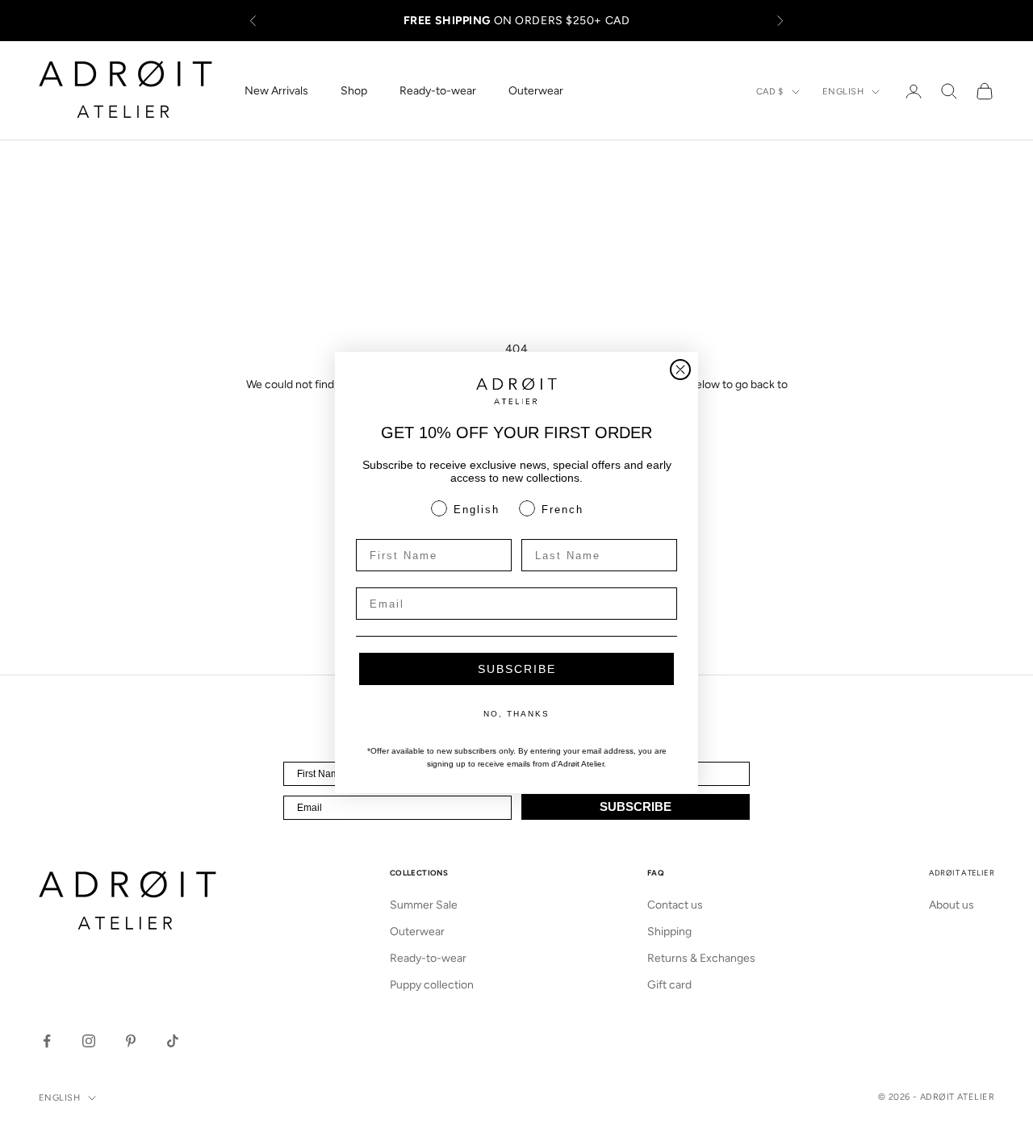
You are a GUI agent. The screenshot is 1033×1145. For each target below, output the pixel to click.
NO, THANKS (516, 713)
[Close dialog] (680, 369)
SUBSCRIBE (517, 668)
